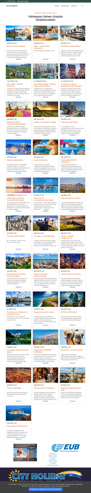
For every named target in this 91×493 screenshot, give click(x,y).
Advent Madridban (14, 388)
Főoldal (57, 6)
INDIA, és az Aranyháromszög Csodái (43, 199)
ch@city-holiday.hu (24, 1)
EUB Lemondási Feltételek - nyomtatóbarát (53, 458)
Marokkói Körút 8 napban (44, 388)
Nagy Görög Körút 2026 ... (71, 198)
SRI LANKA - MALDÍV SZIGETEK (15, 85)
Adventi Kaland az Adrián (71, 274)
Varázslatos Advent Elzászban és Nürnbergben (71, 85)
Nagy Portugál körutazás (44, 312)
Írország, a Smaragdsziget (44, 236)
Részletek (18, 59)
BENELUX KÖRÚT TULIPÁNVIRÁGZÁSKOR (16, 123)
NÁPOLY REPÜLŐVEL (69, 312)
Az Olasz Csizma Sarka (16, 236)
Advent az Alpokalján (69, 122)
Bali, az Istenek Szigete (16, 46)
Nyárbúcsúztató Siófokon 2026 (71, 389)
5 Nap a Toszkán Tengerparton (67, 237)
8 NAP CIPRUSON (40, 160)
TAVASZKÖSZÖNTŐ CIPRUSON (68, 161)
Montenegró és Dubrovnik (17, 426)
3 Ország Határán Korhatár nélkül (18, 351)
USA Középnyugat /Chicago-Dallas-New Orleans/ (45, 85)
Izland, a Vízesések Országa (45, 122)
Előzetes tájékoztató (52, 465)
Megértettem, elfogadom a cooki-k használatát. (45, 489)
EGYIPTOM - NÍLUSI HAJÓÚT (72, 350)
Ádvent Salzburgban (15, 160)
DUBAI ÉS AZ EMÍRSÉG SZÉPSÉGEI (42, 351)
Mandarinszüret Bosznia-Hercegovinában (16, 275)
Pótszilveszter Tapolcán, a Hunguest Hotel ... (17, 313)
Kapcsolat (74, 6)
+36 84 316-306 (11, 1)
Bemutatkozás (65, 6)
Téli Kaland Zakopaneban (71, 46)
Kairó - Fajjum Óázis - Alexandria (42, 47)
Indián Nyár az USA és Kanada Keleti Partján (15, 199)
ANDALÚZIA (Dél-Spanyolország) (41, 275)
